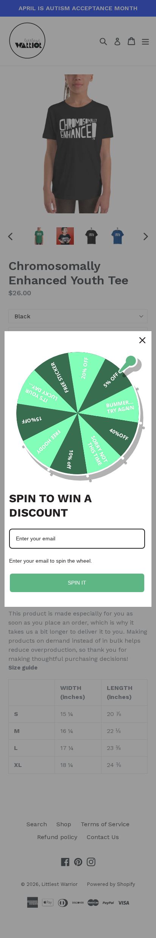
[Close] (142, 340)
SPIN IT (77, 583)
